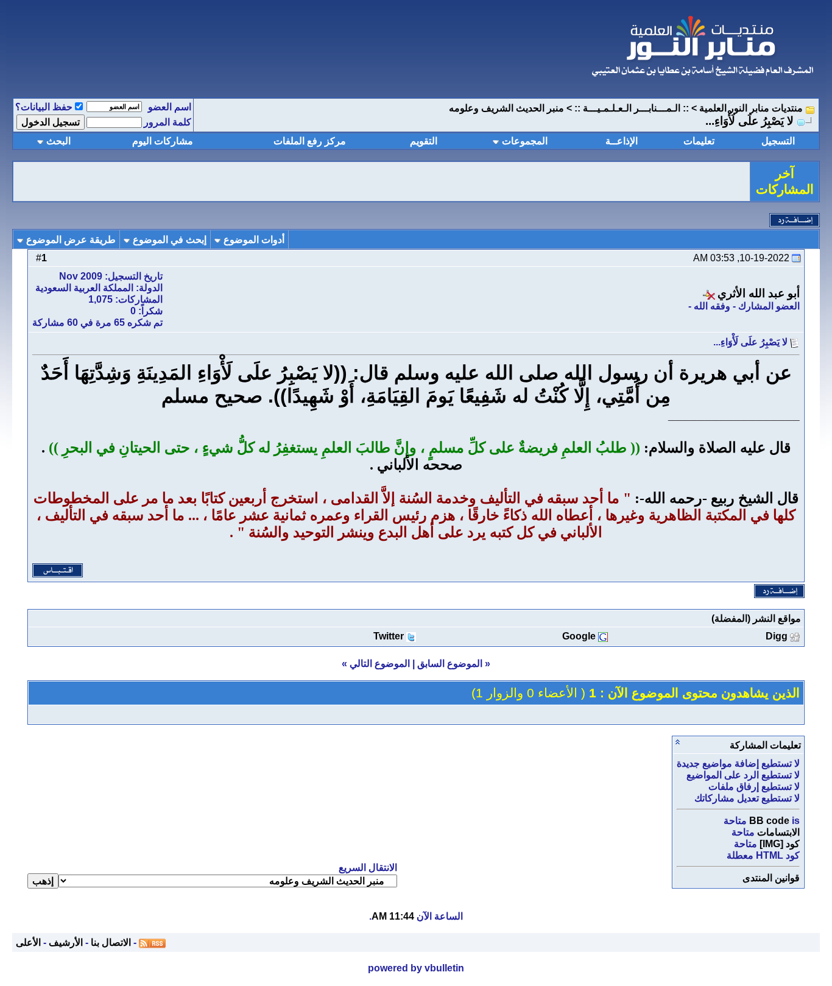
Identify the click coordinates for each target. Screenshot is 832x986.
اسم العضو (169, 107)
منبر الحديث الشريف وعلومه (506, 108)
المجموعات (525, 141)
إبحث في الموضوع (169, 239)
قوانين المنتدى (771, 878)
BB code (769, 820)
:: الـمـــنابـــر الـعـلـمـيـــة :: (631, 108)
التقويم (423, 141)
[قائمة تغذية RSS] (152, 942)
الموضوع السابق (449, 663)
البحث (58, 141)
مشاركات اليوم (162, 141)
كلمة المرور (167, 122)
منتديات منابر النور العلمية (751, 108)
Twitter (388, 636)
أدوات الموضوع (254, 239)
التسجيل (778, 141)
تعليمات (698, 141)
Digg (777, 636)
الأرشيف (66, 942)
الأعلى (28, 942)
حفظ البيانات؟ (43, 107)
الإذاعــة (621, 141)
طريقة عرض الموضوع (71, 239)
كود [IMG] (780, 844)
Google (579, 636)
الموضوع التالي (380, 663)
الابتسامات (778, 832)
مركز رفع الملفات (309, 141)
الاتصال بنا (111, 942)
